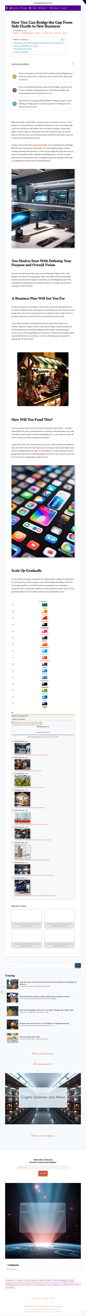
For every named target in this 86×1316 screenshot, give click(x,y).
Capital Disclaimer (43, 1309)
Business (16, 33)
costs (49, 1284)
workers (48, 1280)
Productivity (48, 33)
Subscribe (15, 8)
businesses (10, 1280)
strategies (65, 1284)
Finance (38, 33)
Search (64, 8)
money (55, 1280)
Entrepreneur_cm (43, 726)
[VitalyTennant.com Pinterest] (45, 1301)
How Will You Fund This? (23, 48)
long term (57, 1284)
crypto (77, 1284)
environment (10, 1287)
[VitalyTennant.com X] (41, 1301)
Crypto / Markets (56, 1306)
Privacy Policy (31, 1309)
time (27, 1280)
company (34, 1280)
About (25, 8)
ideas (27, 1284)
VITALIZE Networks (43, 1306)
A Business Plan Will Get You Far (26, 45)
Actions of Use (55, 1309)
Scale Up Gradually (21, 52)
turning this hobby (39, 145)
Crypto (43, 8)
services (71, 1280)
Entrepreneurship (27, 33)
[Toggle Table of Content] (61, 39)
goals (15, 1284)
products (9, 1284)
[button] (84, 2)
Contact (55, 8)
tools (33, 1284)
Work (65, 33)
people (41, 1280)
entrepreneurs (41, 1284)
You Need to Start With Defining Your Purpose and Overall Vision (38, 42)
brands (22, 1284)
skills (71, 1284)
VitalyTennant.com (42, 1312)
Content (34, 8)
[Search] (78, 965)
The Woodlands (44, 450)
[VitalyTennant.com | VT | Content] (49, 1301)
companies (19, 1280)
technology (63, 1280)
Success (58, 33)
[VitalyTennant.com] (7, 8)
